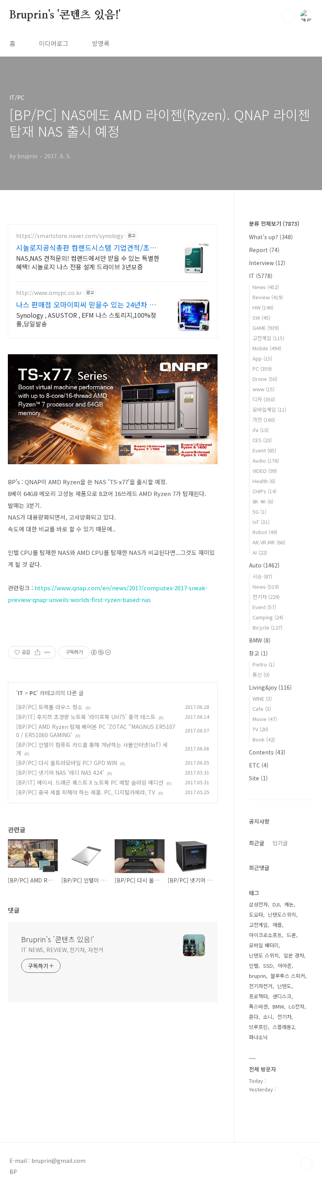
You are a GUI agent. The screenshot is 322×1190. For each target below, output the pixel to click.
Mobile (266, 348)
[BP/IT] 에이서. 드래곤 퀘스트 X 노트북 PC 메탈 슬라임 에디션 (89, 782)
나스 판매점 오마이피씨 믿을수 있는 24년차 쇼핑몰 (86, 304)
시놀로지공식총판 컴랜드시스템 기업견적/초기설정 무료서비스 (86, 247)
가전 (263, 419)
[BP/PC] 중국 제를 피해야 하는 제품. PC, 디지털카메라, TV (85, 792)
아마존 (285, 965)
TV (260, 729)
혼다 (253, 1016)
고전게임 (268, 338)
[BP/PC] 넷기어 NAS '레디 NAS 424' (60, 772)
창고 (258, 653)
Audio (265, 460)
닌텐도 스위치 (264, 955)
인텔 (253, 965)
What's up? (271, 237)
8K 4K (262, 501)
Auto (264, 565)
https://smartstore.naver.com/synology (69, 236)
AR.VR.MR (268, 542)
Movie (264, 719)
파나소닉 (258, 1037)
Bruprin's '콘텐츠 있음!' (65, 15)
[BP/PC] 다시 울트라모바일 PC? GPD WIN (66, 763)
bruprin (257, 975)
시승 (262, 576)
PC (33, 693)
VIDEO (264, 470)
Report (264, 250)
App (262, 358)
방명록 (101, 43)
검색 (288, 16)
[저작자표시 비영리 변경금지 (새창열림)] (100, 652)
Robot (264, 532)
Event (264, 450)
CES (262, 440)
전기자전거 (261, 986)
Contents (267, 752)
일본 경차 (294, 955)
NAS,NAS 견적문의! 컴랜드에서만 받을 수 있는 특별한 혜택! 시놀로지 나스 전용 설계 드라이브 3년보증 (87, 262)
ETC (259, 765)
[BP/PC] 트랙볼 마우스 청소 (49, 707)
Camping (267, 617)
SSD (268, 965)
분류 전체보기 (274, 223)
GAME (265, 327)
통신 (260, 674)
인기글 (280, 843)
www (263, 389)
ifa (260, 430)
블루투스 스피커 (288, 975)
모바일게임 (269, 409)
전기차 (266, 596)
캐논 (289, 904)
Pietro (263, 664)
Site (258, 778)
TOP (306, 1163)
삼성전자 (258, 904)
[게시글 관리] (47, 652)
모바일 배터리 (264, 945)
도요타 (256, 914)
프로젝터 (258, 996)
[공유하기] (37, 652)
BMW (260, 640)
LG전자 (296, 1006)
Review (267, 297)
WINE (262, 698)
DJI (276, 904)
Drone (264, 379)
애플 (277, 924)
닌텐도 (284, 986)
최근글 (256, 843)
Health (263, 481)
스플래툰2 (283, 1027)
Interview (267, 263)
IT (20, 693)
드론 (291, 935)
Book (263, 739)
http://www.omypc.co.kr (49, 292)
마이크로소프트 (265, 935)
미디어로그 (53, 43)
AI (259, 552)
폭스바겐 (258, 1006)
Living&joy (270, 687)
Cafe (261, 708)
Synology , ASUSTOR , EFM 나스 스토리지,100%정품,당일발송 (86, 319)
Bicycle (267, 627)
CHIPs (264, 491)
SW (261, 317)
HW (262, 307)
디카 (263, 399)
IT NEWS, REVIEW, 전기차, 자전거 (62, 950)
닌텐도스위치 (282, 914)
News (265, 287)
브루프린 (258, 1027)
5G (259, 511)
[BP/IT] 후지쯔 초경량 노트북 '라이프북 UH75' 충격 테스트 (86, 717)
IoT (260, 521)
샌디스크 (282, 996)
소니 (268, 1016)
